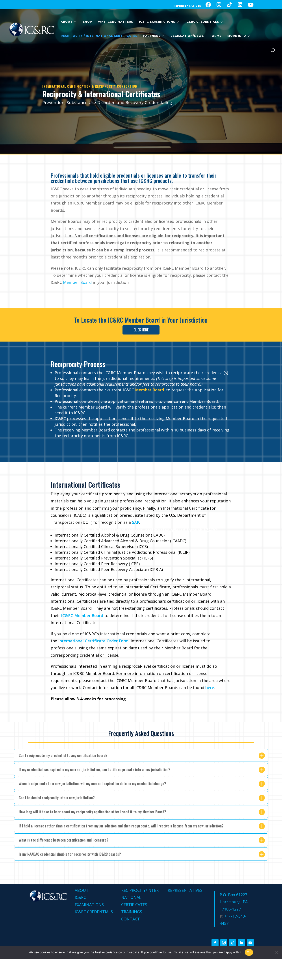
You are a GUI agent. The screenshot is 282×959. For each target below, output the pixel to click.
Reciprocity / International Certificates (99, 35)
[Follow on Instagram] (223, 942)
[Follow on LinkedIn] (241, 942)
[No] (276, 952)
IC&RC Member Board (82, 615)
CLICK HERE (141, 330)
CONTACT (130, 919)
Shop (87, 21)
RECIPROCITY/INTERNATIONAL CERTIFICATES (140, 897)
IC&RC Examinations (157, 21)
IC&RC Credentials (202, 21)
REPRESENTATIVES (185, 890)
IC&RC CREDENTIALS (94, 911)
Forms (215, 35)
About (66, 21)
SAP (135, 522)
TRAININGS (131, 911)
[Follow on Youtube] (250, 942)
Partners (151, 35)
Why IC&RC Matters (115, 21)
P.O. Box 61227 (233, 894)
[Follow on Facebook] (215, 942)
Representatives (187, 5)
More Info (236, 35)
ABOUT (82, 890)
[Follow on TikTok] (232, 942)
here (209, 687)
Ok (249, 952)
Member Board (142, 319)
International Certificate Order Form (93, 640)
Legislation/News (187, 35)
